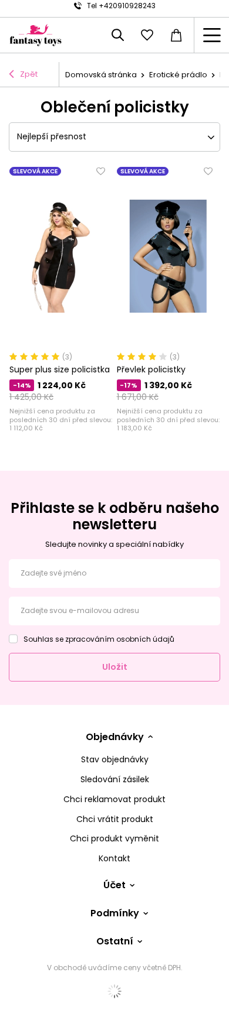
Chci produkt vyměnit (114, 839)
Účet (114, 885)
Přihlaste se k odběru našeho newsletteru (115, 516)
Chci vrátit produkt (114, 819)
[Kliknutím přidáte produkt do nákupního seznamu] (101, 171)
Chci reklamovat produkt (114, 799)
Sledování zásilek (114, 780)
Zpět (29, 74)
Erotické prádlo (178, 74)
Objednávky (115, 737)
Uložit (114, 667)
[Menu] (211, 35)
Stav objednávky (115, 760)
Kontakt (114, 859)
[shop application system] (114, 991)
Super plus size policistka (59, 369)
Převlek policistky (151, 369)
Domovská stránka (101, 74)
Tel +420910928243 (121, 6)
